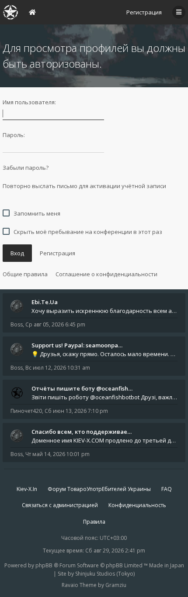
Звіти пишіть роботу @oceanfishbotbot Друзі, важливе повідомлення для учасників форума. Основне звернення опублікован (104, 397)
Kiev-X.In (27, 489)
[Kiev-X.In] (10, 12)
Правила (94, 521)
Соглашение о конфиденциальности (106, 274)
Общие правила (25, 274)
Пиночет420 (26, 411)
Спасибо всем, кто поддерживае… (81, 432)
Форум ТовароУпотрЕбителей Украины (99, 489)
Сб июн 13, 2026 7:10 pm (76, 411)
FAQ (166, 489)
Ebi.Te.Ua (44, 302)
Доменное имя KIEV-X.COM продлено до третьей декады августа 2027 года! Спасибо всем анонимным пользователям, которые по (104, 440)
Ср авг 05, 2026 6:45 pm (55, 324)
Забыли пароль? (26, 168)
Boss (16, 324)
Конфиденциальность (137, 505)
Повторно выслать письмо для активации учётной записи (84, 186)
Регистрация (144, 12)
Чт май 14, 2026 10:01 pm (57, 454)
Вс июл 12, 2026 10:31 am (57, 367)
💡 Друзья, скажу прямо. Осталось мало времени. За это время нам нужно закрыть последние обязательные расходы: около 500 (104, 354)
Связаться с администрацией (60, 505)
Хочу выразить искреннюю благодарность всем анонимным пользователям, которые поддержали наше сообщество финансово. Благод (104, 311)
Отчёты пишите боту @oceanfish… (81, 388)
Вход (17, 253)
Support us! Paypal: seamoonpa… (76, 345)
